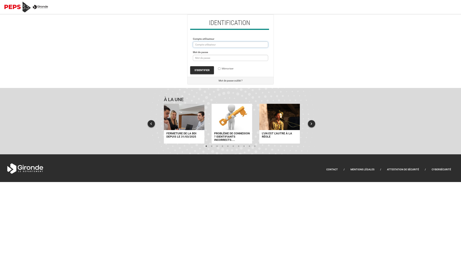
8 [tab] (244, 146)
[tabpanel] (184, 124)
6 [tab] (233, 146)
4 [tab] (222, 146)
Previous (151, 123)
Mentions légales (362, 169)
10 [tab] (255, 146)
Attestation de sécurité (403, 169)
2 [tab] (211, 146)
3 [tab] (217, 146)
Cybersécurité (441, 169)
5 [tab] (228, 146)
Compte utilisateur (203, 38)
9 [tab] (249, 146)
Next (311, 123)
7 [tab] (238, 146)
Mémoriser (228, 68)
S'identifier (202, 70)
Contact (332, 169)
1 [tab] (206, 146)
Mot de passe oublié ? (231, 80)
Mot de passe (200, 52)
